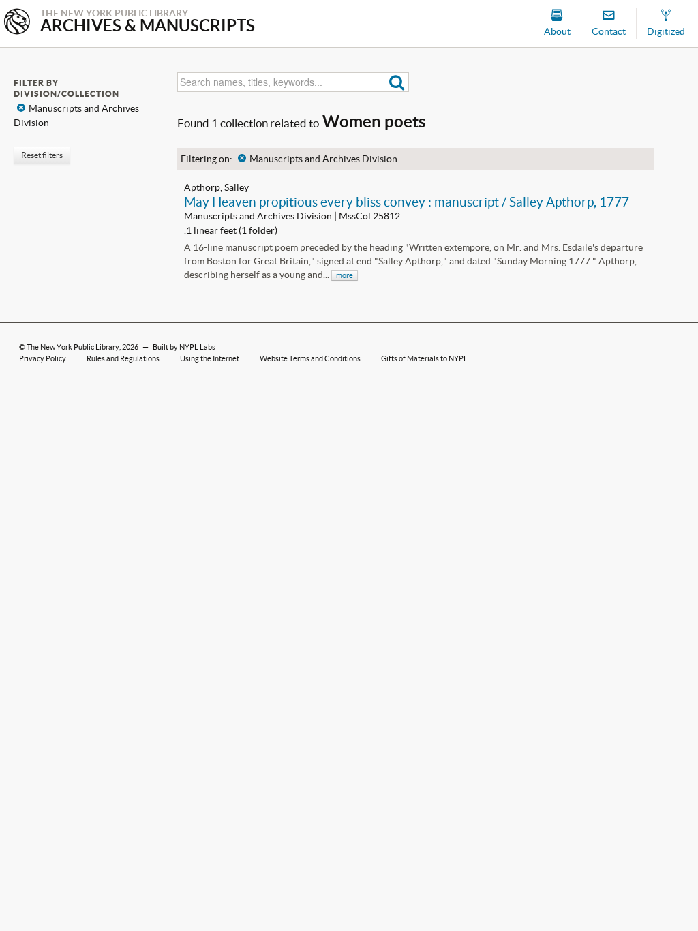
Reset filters (42, 155)
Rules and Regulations (123, 358)
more (344, 275)
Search (397, 82)
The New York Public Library (73, 347)
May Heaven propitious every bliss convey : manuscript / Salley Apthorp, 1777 (406, 201)
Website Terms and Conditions (310, 358)
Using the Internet (209, 358)
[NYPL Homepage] (17, 22)
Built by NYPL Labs (184, 347)
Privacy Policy (42, 358)
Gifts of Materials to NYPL (424, 358)
